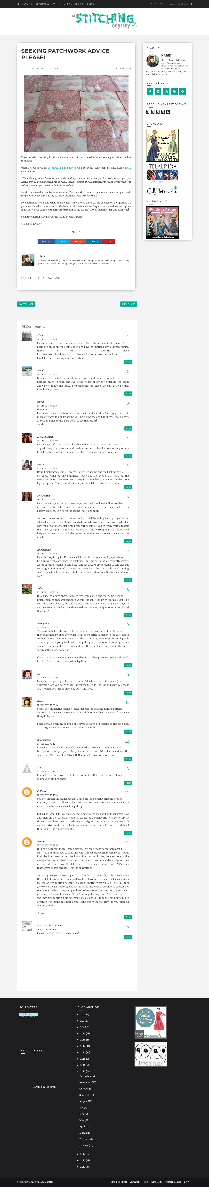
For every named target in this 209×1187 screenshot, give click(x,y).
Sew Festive (43, 495)
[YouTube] (166, 91)
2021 (83, 1020)
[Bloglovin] (182, 91)
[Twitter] (150, 91)
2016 (83, 1052)
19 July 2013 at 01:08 (47, 627)
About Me (27, 4)
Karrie (40, 841)
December (85, 1076)
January (84, 1145)
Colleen (41, 791)
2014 (83, 1065)
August (83, 1101)
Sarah (40, 401)
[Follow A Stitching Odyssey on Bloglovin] (28, 1014)
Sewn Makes (42, 4)
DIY (53, 4)
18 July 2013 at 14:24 (47, 468)
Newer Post (26, 304)
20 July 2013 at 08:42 (47, 929)
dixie (40, 701)
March (83, 1132)
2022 (83, 1014)
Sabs (39, 588)
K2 (38, 673)
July (81, 1107)
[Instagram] (158, 91)
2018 (83, 1039)
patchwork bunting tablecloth (64, 167)
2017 (83, 1046)
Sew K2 (127, 167)
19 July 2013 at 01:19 (47, 677)
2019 (83, 1033)
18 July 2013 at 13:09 (47, 339)
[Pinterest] (174, 91)
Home (112, 1182)
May (82, 1120)
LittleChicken (45, 436)
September (85, 1095)
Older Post (128, 304)
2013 (83, 1071)
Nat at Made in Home (49, 925)
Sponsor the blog (84, 4)
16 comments (125, 68)
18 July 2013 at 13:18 (47, 374)
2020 (83, 1027)
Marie (33, 68)
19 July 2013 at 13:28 (47, 771)
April (82, 1126)
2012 (83, 1154)
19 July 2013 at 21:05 (47, 845)
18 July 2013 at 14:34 (47, 553)
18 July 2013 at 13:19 (47, 406)
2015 (83, 1058)
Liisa (40, 335)
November (85, 1082)
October (84, 1088)
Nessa (40, 464)
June (82, 1114)
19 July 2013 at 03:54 (47, 705)
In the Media (65, 4)
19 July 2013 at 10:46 (47, 744)
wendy (41, 370)
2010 (83, 1166)
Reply (128, 362)
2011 (83, 1160)
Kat (39, 767)
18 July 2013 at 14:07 (47, 440)
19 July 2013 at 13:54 (47, 795)
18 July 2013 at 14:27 (47, 499)
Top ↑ (186, 1182)
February (84, 1139)
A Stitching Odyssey (44, 1182)
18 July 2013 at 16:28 (47, 592)
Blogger (50, 1086)
